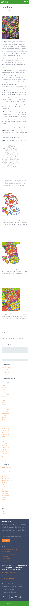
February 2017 (5, 404)
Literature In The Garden (6, 558)
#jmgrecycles (5, 476)
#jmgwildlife (4, 482)
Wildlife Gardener (5, 556)
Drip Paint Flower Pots (7, 371)
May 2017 (4, 398)
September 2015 (5, 434)
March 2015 (4, 443)
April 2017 (4, 400)
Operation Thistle (5, 560)
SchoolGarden (5, 497)
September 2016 (5, 413)
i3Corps (3, 489)
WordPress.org (5, 517)
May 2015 (4, 440)
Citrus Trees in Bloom (6, 367)
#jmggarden (4, 472)
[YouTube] (12, 597)
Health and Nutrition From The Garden (9, 554)
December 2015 (5, 428)
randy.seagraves (13, 10)
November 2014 (5, 449)
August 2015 (4, 436)
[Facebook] (3, 597)
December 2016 (5, 408)
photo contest (5, 491)
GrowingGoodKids (6, 488)
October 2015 (5, 432)
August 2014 (4, 455)
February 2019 (5, 387)
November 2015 (5, 430)
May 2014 (4, 460)
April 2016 (4, 423)
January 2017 (4, 406)
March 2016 (4, 425)
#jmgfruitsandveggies (6, 471)
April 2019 (4, 385)
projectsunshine (5, 493)
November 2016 (5, 409)
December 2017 (5, 394)
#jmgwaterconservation (7, 480)
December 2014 (5, 447)
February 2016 (5, 426)
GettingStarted (5, 486)
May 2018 (4, 391)
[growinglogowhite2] (4, 2)
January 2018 (4, 393)
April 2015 (4, 442)
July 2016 (3, 417)
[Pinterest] (20, 597)
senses (3, 499)
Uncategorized (22, 10)
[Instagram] (16, 597)
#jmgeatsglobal (5, 469)
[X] (8, 597)
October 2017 (5, 396)
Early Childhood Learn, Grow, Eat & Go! (9, 553)
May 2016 (4, 421)
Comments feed (5, 515)
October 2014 (5, 451)
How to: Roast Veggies (6, 372)
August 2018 (4, 389)
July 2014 (3, 457)
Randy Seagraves (5, 495)
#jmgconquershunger (7, 467)
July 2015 (3, 438)
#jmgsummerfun (5, 478)
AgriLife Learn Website (8, 572)
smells (3, 501)
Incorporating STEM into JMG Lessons (10, 374)
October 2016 (5, 411)
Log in (3, 511)
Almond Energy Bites (6, 369)
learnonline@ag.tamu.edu (9, 578)
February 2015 (5, 445)
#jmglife (3, 474)
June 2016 (4, 419)
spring (3, 503)
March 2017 (4, 402)
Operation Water (5, 561)
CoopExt (3, 484)
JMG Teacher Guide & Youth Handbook (9, 549)
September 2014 (5, 453)
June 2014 (4, 458)
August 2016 (4, 415)
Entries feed (4, 513)
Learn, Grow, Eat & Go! (6, 551)
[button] (24, 2)
